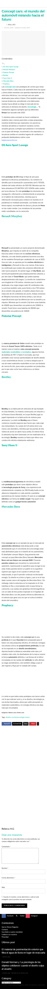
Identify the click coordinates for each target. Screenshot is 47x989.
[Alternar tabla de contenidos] (3, 64)
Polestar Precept (8, 72)
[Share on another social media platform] (38, 724)
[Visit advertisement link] (23, 750)
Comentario (6, 846)
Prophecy (6, 84)
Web (3, 887)
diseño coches (11, 717)
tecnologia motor (23, 717)
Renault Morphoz (9, 69)
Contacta (5, 929)
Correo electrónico (8, 878)
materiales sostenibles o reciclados (16, 352)
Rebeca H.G (11, 24)
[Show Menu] (2, 3)
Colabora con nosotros (9, 934)
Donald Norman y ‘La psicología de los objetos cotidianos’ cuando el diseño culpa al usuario (23, 965)
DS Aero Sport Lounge (10, 67)
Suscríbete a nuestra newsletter (12, 932)
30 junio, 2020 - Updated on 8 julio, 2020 (17, 28)
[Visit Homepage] (23, 3)
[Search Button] (44, 3)
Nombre (5, 868)
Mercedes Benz (8, 81)
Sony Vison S (7, 78)
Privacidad (5, 937)
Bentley (5, 75)
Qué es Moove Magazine (10, 927)
